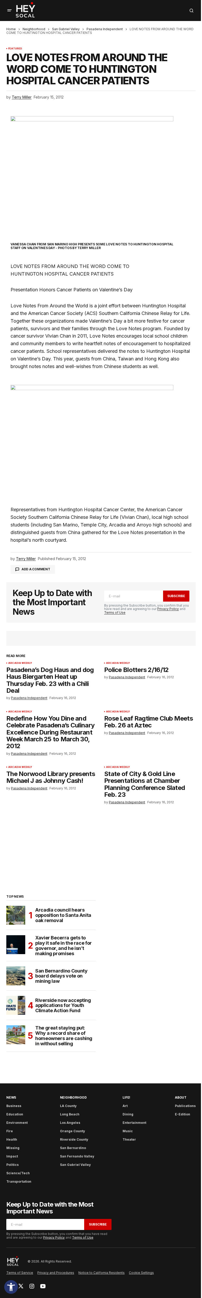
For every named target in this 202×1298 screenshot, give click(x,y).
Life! (126, 1097)
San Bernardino (73, 1148)
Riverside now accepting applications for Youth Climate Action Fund (63, 1005)
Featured (15, 48)
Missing (12, 1148)
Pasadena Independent (105, 29)
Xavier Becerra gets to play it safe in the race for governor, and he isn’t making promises (63, 945)
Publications (185, 1106)
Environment (17, 1123)
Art (125, 1106)
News (11, 1097)
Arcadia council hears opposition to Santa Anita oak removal (63, 915)
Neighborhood (34, 29)
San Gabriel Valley (66, 29)
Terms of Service (19, 1273)
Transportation (18, 1181)
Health (11, 1139)
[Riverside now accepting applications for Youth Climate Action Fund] (15, 1005)
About (180, 1097)
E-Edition (182, 1114)
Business (13, 1106)
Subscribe (176, 596)
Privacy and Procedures (55, 1273)
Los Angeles (70, 1123)
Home (11, 29)
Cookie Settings (141, 1273)
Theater (129, 1139)
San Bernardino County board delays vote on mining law (61, 976)
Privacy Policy (168, 609)
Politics (12, 1165)
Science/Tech (18, 1173)
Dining (128, 1114)
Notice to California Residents (101, 1273)
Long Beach (69, 1114)
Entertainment (134, 1123)
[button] (11, 1287)
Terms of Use (114, 612)
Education (14, 1114)
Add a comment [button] (36, 569)
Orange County (72, 1131)
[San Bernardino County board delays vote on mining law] (15, 975)
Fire (9, 1131)
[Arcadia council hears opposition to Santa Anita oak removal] (15, 915)
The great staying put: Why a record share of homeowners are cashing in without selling (63, 1035)
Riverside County (74, 1139)
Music (128, 1131)
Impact (12, 1156)
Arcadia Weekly (20, 663)
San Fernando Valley (77, 1156)
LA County (68, 1106)
